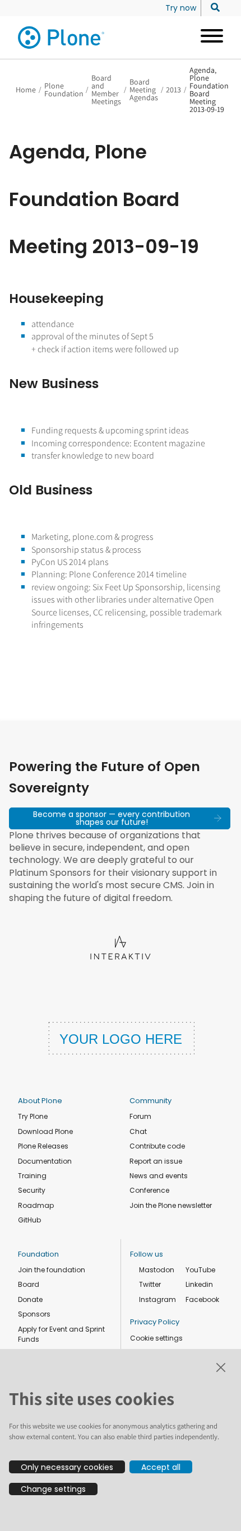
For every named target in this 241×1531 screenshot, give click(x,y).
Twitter (150, 1284)
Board (28, 1284)
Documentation (45, 1161)
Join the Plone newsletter (170, 1205)
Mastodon (156, 1270)
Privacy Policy (154, 1322)
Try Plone (33, 1116)
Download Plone (45, 1131)
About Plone (40, 1100)
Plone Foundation (64, 89)
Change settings (53, 1489)
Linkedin (199, 1284)
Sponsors (34, 1314)
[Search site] (212, 8)
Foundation (38, 1254)
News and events (158, 1175)
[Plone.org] (61, 37)
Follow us (146, 1254)
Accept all (160, 1467)
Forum (140, 1116)
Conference (149, 1190)
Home (26, 90)
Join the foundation (51, 1270)
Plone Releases (43, 1146)
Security (31, 1190)
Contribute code (157, 1146)
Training (32, 1175)
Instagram (157, 1299)
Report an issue (155, 1161)
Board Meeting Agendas (143, 89)
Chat (138, 1131)
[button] (119, 818)
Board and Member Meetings (106, 89)
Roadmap (36, 1205)
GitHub (29, 1220)
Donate (30, 1299)
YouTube (200, 1270)
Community (150, 1100)
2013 (173, 90)
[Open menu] (207, 37)
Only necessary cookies (67, 1467)
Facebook (202, 1299)
